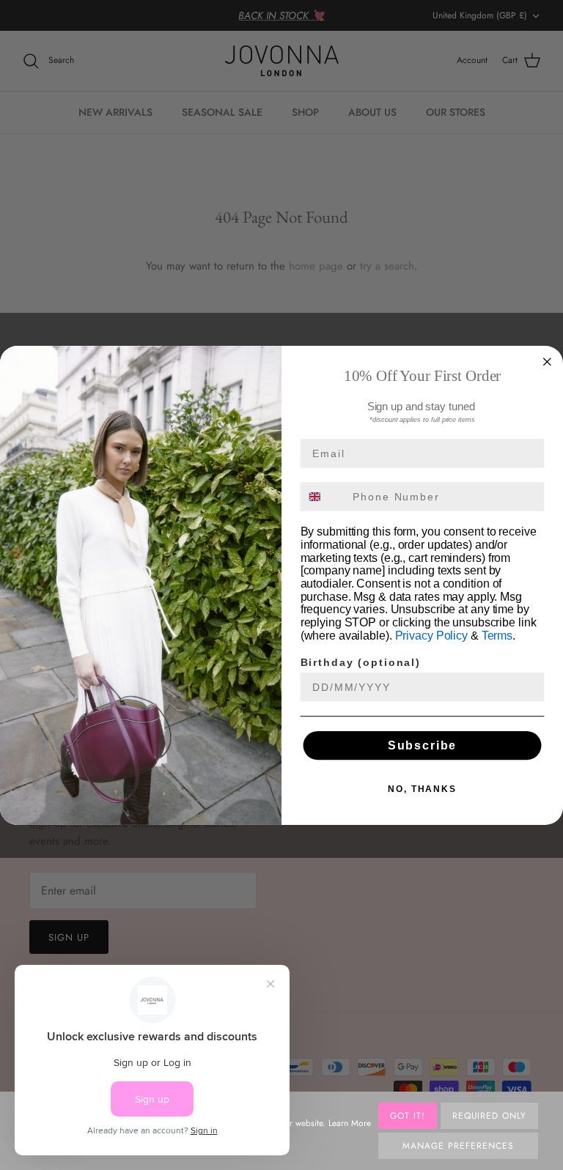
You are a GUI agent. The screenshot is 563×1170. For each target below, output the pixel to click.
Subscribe (422, 744)
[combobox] (323, 496)
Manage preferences (457, 1145)
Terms (497, 635)
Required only (489, 1115)
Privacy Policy (431, 635)
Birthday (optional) (361, 662)
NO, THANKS (422, 788)
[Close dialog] (547, 361)
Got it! (407, 1115)
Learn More (349, 1123)
